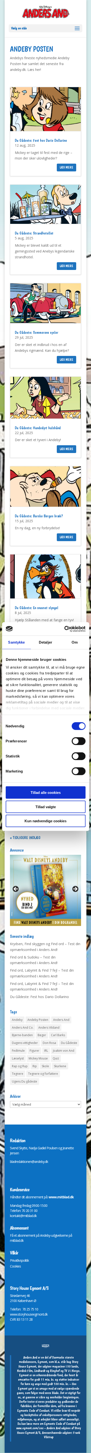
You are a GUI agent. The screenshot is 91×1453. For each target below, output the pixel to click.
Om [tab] (75, 642)
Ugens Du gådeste (24, 1081)
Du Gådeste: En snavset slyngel (36, 607)
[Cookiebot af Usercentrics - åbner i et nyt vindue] (64, 629)
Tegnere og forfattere (43, 1074)
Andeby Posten (37, 1020)
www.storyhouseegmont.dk (29, 1314)
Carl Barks (58, 1035)
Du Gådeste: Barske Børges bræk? (39, 516)
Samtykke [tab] (16, 642)
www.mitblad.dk (61, 1197)
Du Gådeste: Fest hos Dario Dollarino (41, 140)
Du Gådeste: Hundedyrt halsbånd (38, 428)
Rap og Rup (20, 1066)
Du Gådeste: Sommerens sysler (36, 332)
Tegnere (17, 1074)
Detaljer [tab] (45, 642)
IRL (46, 1051)
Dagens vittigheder (25, 1043)
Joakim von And (63, 1051)
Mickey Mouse (38, 1058)
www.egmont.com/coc (29, 1428)
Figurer (34, 1051)
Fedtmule (18, 1051)
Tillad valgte (45, 807)
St (11, 1295)
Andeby (17, 1020)
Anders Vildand (48, 1027)
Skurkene (60, 1066)
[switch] (78, 741)
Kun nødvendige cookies (45, 821)
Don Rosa (49, 1043)
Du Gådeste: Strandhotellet (34, 233)
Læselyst (18, 1058)
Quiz (56, 1058)
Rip (35, 1066)
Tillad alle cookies (46, 792)
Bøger (42, 1035)
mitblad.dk (17, 1240)
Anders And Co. (22, 1027)
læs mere (66, 167)
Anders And (61, 1020)
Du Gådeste (69, 1043)
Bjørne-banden (22, 1035)
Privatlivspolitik (19, 1260)
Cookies (15, 1266)
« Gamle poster (22, 837)
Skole (45, 1066)
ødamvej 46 (22, 1295)
